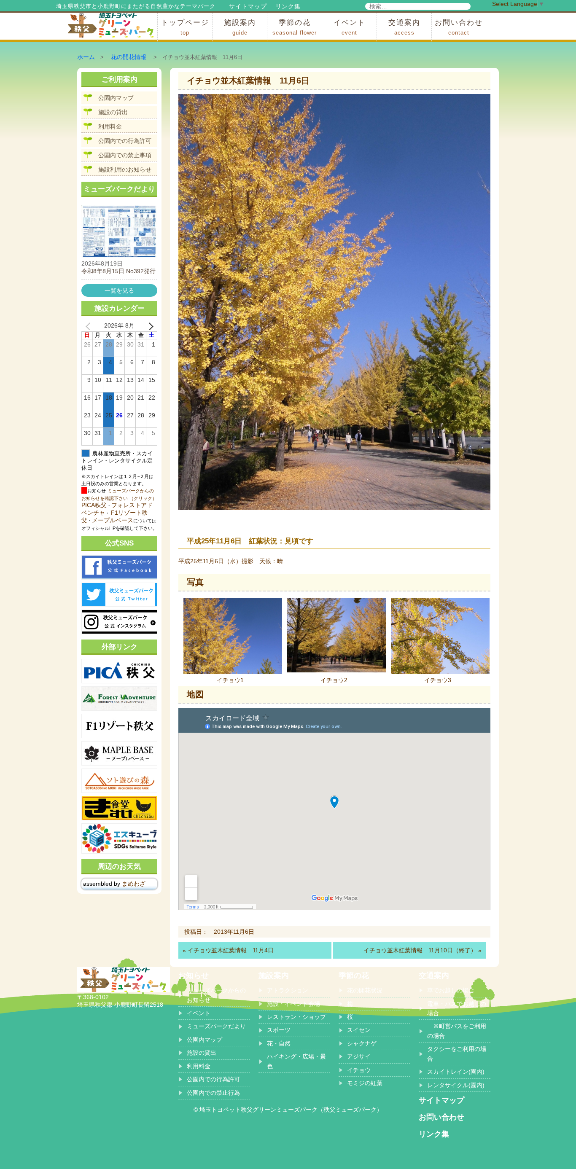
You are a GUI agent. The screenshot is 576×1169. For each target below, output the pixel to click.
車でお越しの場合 (450, 990)
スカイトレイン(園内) (455, 1071)
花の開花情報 (128, 57)
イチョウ (359, 1070)
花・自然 (279, 1043)
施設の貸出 (113, 112)
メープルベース (112, 520)
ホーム (86, 57)
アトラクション (287, 990)
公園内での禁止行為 (213, 1092)
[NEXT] (149, 326)
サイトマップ (248, 6)
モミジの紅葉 (364, 1083)
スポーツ (279, 1030)
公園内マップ (116, 97)
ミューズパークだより (216, 1026)
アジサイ (359, 1056)
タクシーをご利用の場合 (456, 1053)
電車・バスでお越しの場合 (456, 1008)
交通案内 (404, 27)
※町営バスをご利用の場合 (456, 1031)
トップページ (185, 27)
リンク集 (288, 6)
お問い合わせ (459, 27)
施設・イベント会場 (293, 1003)
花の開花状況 (364, 990)
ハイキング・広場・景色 (296, 1061)
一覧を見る (119, 290)
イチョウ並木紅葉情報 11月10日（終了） (419, 950)
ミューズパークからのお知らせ (216, 995)
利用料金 (110, 126)
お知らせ (193, 975)
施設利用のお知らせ (124, 169)
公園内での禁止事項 (124, 155)
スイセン (359, 1030)
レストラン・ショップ (296, 1016)
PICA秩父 (94, 505)
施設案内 (240, 27)
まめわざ (133, 883)
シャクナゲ (362, 1043)
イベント (350, 27)
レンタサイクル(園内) (455, 1085)
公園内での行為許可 (124, 140)
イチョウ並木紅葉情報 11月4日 (231, 950)
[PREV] (89, 326)
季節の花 (294, 27)
